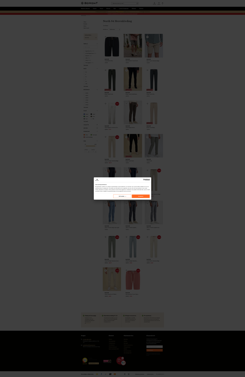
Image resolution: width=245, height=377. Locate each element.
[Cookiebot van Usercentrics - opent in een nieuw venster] (144, 180)
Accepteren (140, 196)
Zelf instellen (121, 196)
